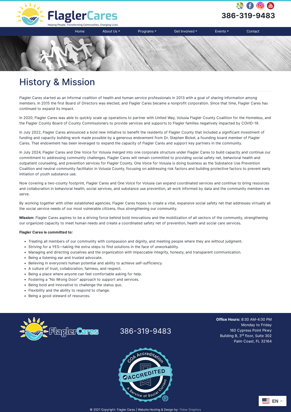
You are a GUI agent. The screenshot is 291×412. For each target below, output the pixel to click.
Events (220, 31)
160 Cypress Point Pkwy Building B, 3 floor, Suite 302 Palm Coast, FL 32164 (246, 335)
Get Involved (184, 31)
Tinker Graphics (190, 409)
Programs (146, 31)
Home (80, 31)
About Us (110, 31)
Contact (253, 31)
